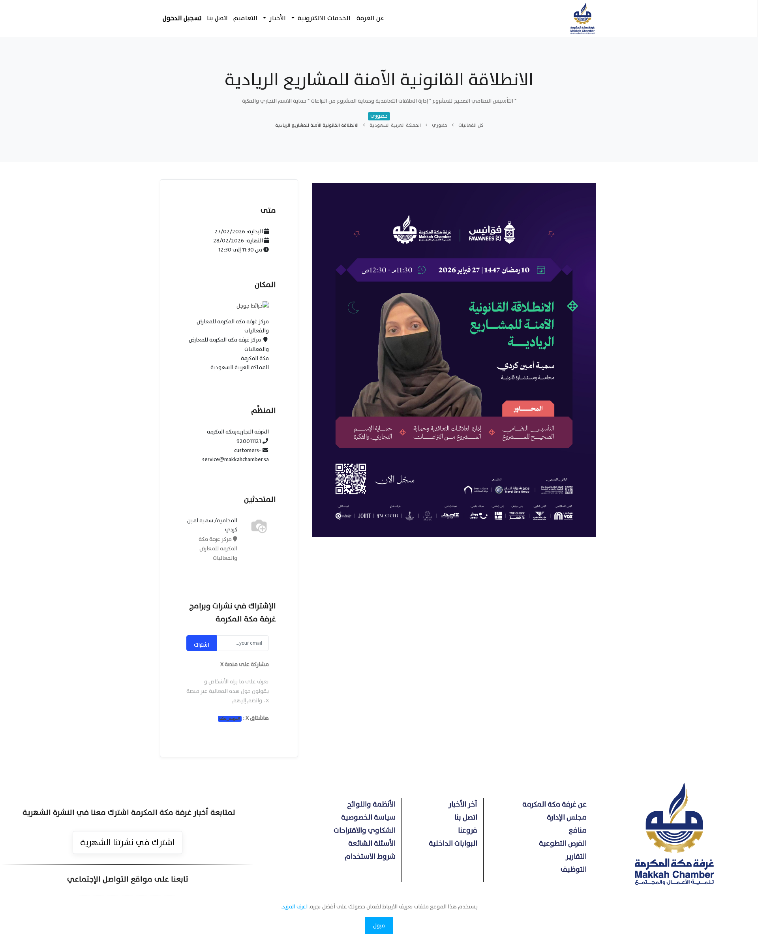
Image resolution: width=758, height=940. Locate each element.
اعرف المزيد (295, 906)
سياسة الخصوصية (368, 817)
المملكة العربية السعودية (395, 125)
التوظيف (574, 869)
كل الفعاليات (470, 125)
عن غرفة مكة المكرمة (554, 804)
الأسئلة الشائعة (372, 843)
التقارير (576, 856)
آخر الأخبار (462, 804)
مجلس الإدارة (567, 817)
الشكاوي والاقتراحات (365, 830)
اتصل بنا (465, 817)
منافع (577, 830)
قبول (379, 925)
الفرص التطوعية (563, 843)
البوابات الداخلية (453, 843)
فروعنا (467, 830)
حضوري (439, 125)
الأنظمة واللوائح (371, 804)
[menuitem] (370, 18)
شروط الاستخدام (370, 856)
